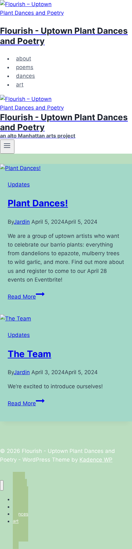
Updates (19, 184)
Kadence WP (95, 459)
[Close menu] (2, 485)
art (19, 84)
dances (25, 76)
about (23, 58)
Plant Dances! (38, 203)
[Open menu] (7, 147)
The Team (29, 353)
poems (24, 67)
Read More (26, 296)
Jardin (22, 222)
